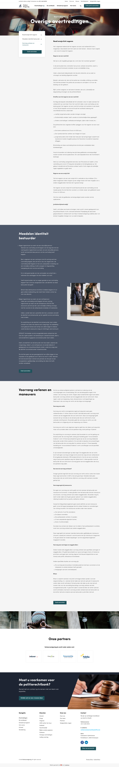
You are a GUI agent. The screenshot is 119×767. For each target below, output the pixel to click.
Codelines (67, 765)
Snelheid (41, 725)
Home (66, 1)
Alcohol (41, 716)
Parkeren (42, 732)
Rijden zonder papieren (46, 730)
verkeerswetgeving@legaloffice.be (90, 730)
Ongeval (41, 720)
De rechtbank (50, 5)
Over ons (71, 1)
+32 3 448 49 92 (43, 1)
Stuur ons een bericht (88, 748)
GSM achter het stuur (45, 723)
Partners (62, 720)
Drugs (41, 718)
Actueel (21, 727)
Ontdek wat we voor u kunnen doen (32, 698)
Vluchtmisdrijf (43, 728)
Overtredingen (39, 5)
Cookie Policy (97, 759)
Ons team (62, 718)
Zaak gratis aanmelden (92, 5)
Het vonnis (73, 5)
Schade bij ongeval (62, 5)
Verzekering (22, 730)
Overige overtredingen (45, 735)
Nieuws (77, 1)
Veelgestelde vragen (95, 1)
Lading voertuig (43, 737)
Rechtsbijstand (84, 1)
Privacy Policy (89, 759)
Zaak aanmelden (32, 51)
